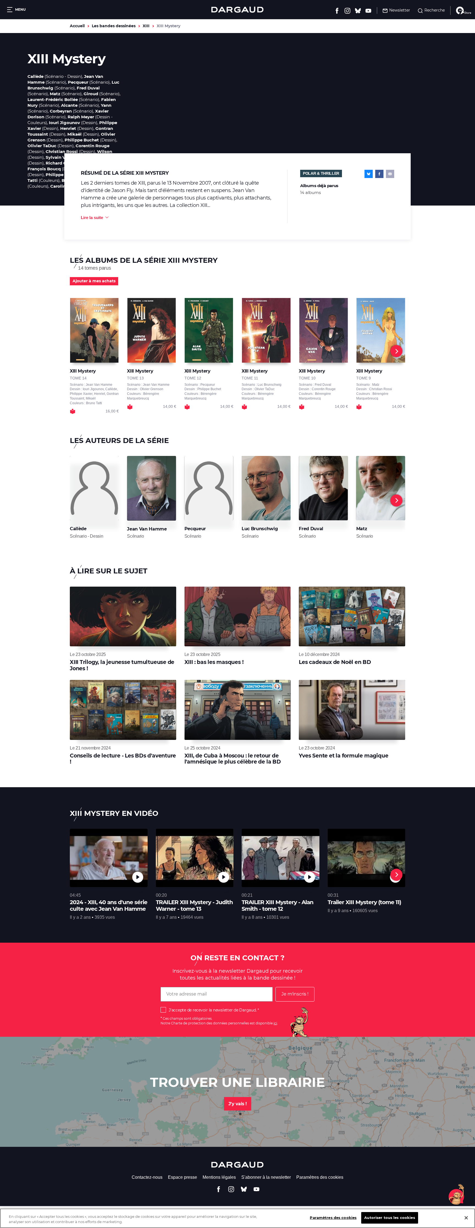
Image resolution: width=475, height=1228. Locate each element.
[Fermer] (466, 1218)
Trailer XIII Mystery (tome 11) (364, 902)
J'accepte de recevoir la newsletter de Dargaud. (212, 1010)
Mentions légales (219, 1177)
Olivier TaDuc (41, 145)
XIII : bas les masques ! (214, 662)
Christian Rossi (62, 151)
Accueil (77, 25)
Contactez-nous (147, 1177)
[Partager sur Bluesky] (368, 174)
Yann (106, 105)
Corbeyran (61, 111)
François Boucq (44, 168)
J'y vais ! (237, 1103)
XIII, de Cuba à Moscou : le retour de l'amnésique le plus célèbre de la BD (232, 759)
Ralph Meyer (81, 116)
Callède (35, 76)
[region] (237, 1218)
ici (275, 1023)
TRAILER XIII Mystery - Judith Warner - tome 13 (194, 905)
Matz (55, 93)
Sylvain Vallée (60, 157)
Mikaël (74, 134)
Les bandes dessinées (114, 25)
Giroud (91, 93)
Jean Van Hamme (147, 529)
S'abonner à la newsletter (266, 1177)
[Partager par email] (390, 174)
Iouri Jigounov (64, 122)
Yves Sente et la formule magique (343, 756)
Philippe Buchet (82, 140)
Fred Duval (88, 88)
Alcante (69, 105)
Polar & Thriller (321, 173)
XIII (146, 25)
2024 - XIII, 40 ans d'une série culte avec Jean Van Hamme (108, 905)
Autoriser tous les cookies (389, 1217)
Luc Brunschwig (260, 528)
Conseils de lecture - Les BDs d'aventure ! (123, 759)
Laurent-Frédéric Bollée (52, 99)
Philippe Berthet (63, 174)
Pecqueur (78, 82)
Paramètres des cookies (319, 1177)
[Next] (396, 351)
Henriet (68, 128)
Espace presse (182, 1177)
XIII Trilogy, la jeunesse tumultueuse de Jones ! (122, 665)
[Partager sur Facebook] (379, 174)
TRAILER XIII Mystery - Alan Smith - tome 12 (277, 905)
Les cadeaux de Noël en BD (335, 662)
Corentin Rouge (92, 145)
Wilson (104, 151)
